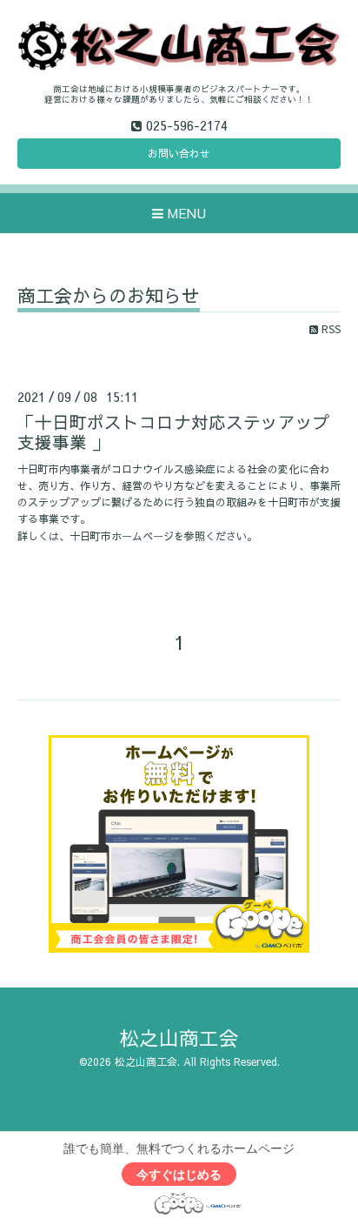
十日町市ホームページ (122, 536)
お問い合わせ (179, 153)
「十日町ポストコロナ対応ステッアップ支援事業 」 (173, 431)
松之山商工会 (179, 1037)
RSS (329, 329)
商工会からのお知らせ (108, 297)
